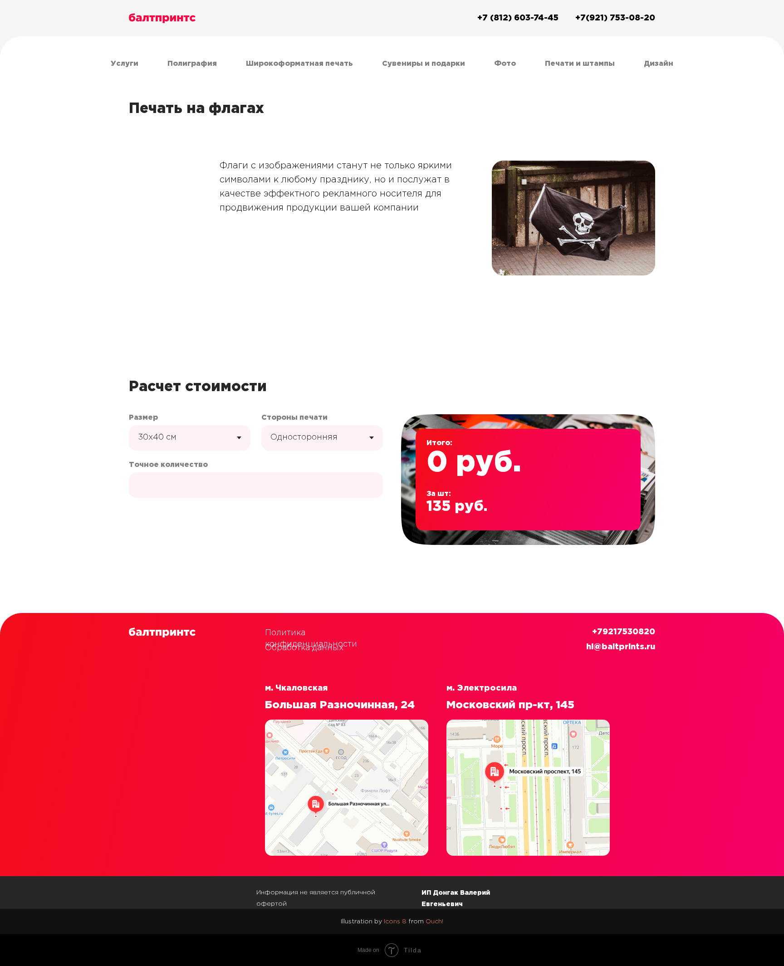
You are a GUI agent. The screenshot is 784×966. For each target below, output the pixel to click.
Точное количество (168, 464)
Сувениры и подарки (423, 63)
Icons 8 (395, 921)
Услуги (124, 63)
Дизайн (658, 63)
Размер (143, 417)
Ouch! (434, 921)
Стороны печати (294, 417)
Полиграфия (192, 63)
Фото (505, 63)
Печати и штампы (580, 63)
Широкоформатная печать (299, 63)
